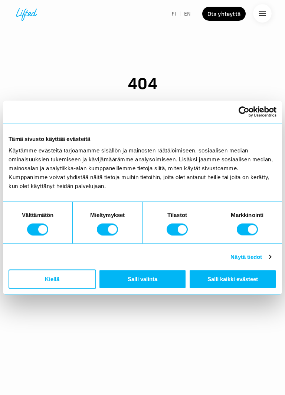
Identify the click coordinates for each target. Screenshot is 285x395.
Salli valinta (142, 279)
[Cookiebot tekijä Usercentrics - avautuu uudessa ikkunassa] (244, 111)
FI (173, 13)
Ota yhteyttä (223, 13)
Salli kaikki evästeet (232, 279)
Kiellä (52, 279)
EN (187, 13)
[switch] (107, 229)
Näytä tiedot (246, 256)
